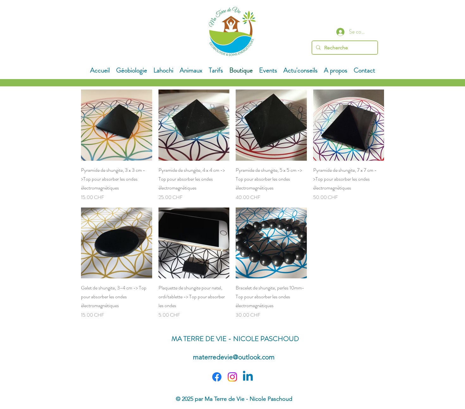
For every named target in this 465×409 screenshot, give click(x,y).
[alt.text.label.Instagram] (232, 377)
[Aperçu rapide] (116, 125)
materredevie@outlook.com (234, 357)
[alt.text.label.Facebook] (217, 377)
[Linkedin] (248, 377)
